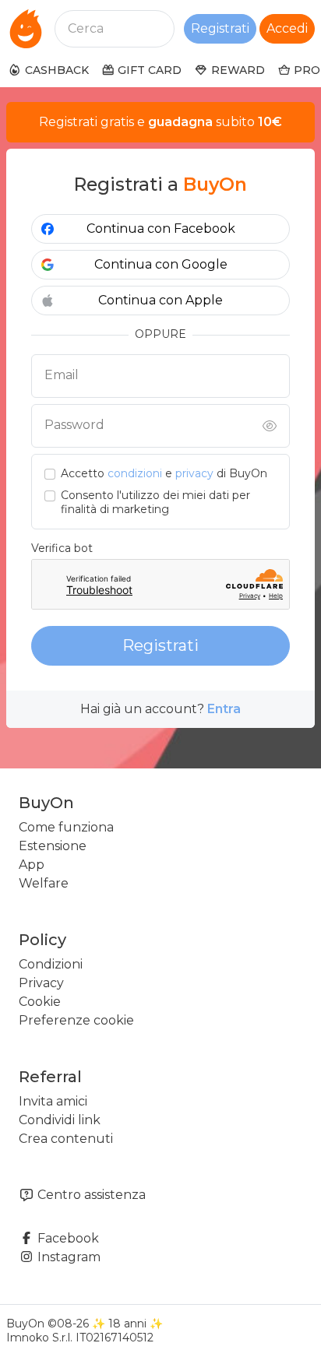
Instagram (67, 1257)
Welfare (44, 883)
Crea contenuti (66, 1138)
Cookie (40, 1001)
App (31, 864)
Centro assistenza (90, 1194)
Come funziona (66, 827)
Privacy (41, 983)
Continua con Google (161, 264)
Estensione (52, 845)
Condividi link (60, 1120)
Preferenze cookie (76, 1020)
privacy (194, 473)
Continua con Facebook (160, 228)
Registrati (220, 28)
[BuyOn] (25, 28)
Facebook (66, 1238)
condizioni (135, 473)
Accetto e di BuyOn (164, 473)
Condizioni (51, 964)
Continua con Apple (160, 300)
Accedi (287, 28)
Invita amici (53, 1101)
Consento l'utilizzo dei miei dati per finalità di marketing (155, 502)
